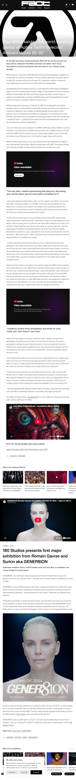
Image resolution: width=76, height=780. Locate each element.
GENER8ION (10, 737)
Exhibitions (32, 8)
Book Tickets (69, 774)
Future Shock (20, 714)
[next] (72, 467)
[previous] (68, 467)
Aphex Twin (22, 456)
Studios (24, 8)
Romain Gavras (33, 737)
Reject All (24, 772)
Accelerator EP (33, 397)
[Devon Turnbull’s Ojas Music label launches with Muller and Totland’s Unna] (57, 477)
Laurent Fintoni (20, 37)
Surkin (25, 737)
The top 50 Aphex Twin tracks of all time (30, 444)
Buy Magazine (56, 774)
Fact (13, 545)
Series (39, 8)
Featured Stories (7, 37)
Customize (12, 772)
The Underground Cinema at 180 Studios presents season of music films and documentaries (35, 488)
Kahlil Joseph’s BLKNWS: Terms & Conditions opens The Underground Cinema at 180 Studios (57, 771)
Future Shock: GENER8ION (21, 731)
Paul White (14, 456)
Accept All (36, 772)
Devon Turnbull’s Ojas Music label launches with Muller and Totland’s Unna (56, 488)
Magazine (47, 8)
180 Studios (18, 737)
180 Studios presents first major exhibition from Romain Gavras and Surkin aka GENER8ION (12, 488)
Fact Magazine (36, 3)
